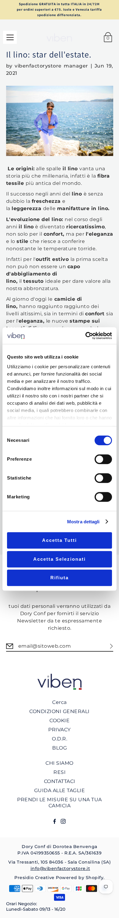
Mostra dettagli (83, 521)
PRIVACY (59, 730)
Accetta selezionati (59, 559)
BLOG (59, 748)
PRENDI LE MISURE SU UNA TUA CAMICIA (59, 803)
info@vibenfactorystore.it (60, 868)
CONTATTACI (59, 781)
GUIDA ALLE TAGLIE (59, 790)
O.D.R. (59, 739)
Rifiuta (59, 577)
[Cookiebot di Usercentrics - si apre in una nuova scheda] (85, 336)
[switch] (103, 459)
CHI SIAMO (59, 763)
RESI (59, 772)
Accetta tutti (59, 540)
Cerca (59, 702)
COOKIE (59, 720)
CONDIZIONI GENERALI (59, 711)
